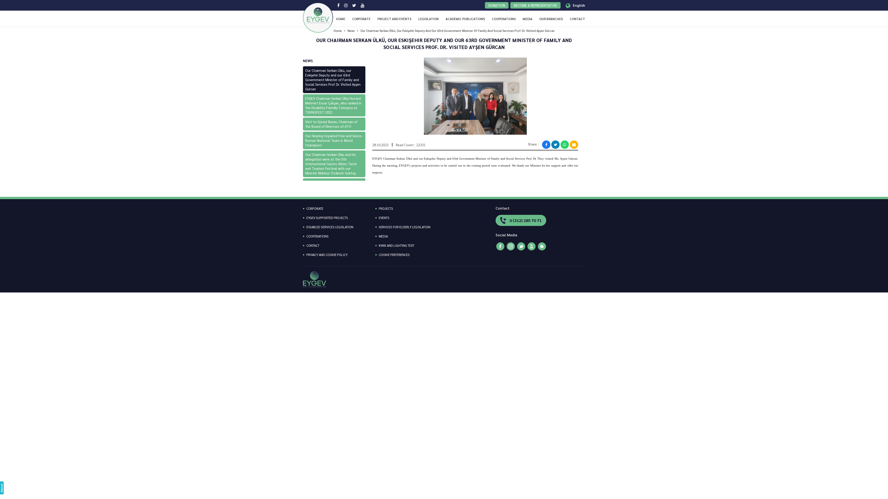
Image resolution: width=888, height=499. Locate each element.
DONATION (496, 5)
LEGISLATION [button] (428, 19)
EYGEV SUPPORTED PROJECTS (327, 218)
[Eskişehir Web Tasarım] (2, 487)
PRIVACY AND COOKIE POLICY (327, 255)
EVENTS (384, 218)
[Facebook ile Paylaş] (546, 144)
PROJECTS (386, 208)
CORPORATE (361, 19)
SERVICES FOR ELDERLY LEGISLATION (404, 227)
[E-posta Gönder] (574, 144)
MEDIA (383, 236)
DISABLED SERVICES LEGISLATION (329, 227)
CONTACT (577, 19)
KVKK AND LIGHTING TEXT (396, 245)
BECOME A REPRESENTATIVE (535, 5)
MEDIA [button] (527, 19)
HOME (340, 19)
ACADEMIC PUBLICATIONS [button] (465, 19)
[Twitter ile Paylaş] (555, 144)
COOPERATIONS (504, 19)
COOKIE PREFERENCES (394, 255)
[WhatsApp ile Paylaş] (565, 144)
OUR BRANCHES (551, 19)
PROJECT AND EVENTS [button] (394, 19)
